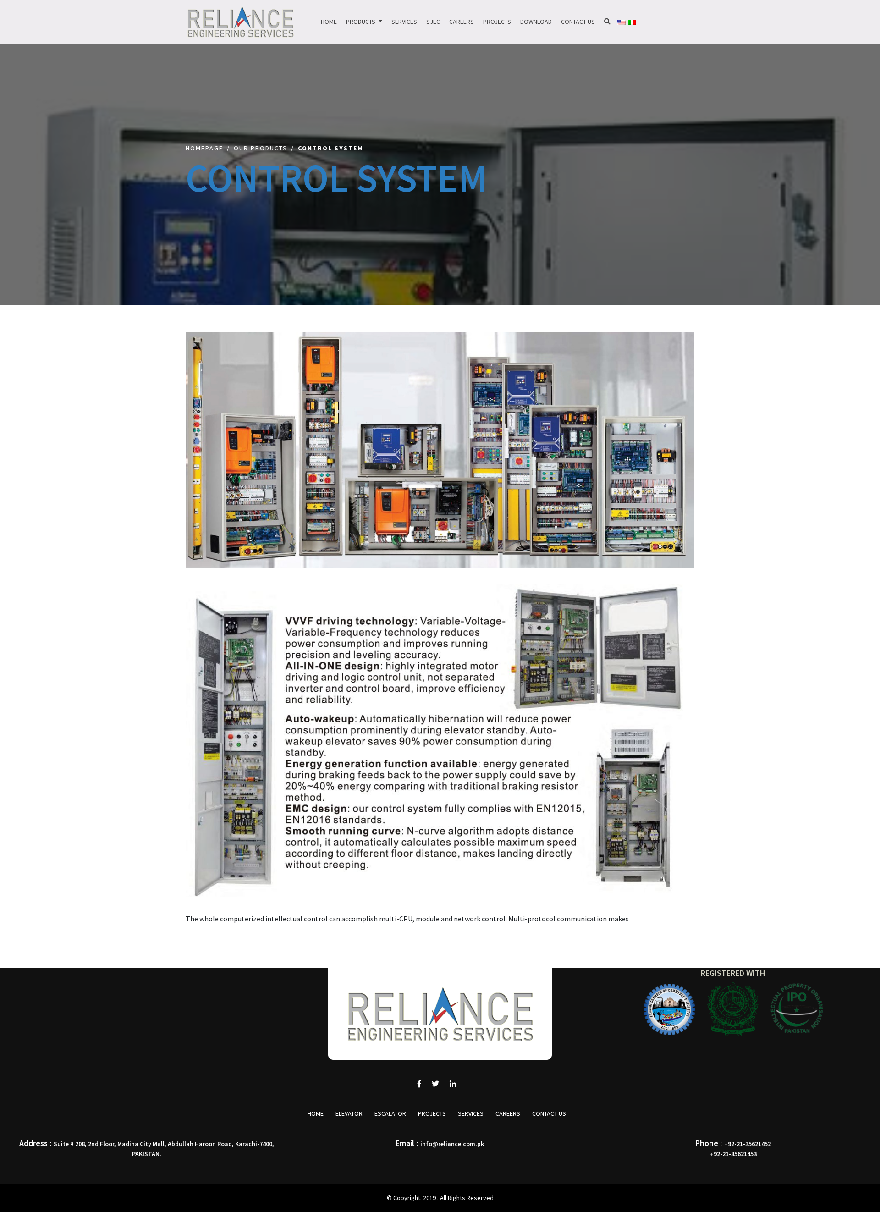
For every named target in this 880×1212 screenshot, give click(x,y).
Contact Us (578, 21)
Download (536, 21)
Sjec (433, 21)
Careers (461, 21)
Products (361, 21)
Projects (497, 21)
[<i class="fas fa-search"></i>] (607, 21)
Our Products (260, 148)
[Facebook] (419, 1083)
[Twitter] (435, 1083)
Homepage (204, 148)
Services (404, 21)
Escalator (390, 1113)
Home (329, 21)
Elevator (349, 1113)
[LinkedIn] (453, 1083)
